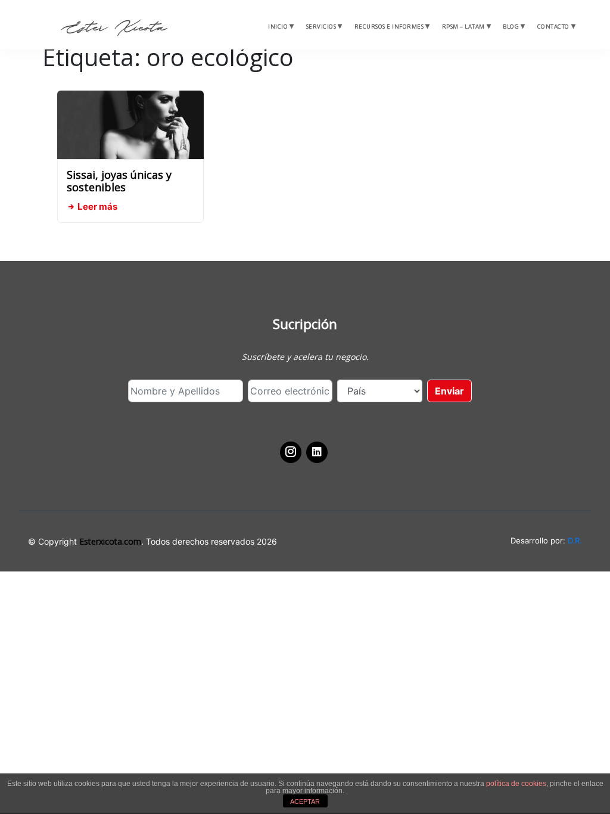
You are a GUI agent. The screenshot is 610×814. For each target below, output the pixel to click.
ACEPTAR (305, 801)
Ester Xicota (114, 28)
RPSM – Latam (463, 26)
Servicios (321, 26)
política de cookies (516, 783)
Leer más (96, 206)
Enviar (449, 391)
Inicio (278, 26)
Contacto (553, 26)
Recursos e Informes (389, 26)
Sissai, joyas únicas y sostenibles (119, 181)
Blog (511, 26)
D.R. (575, 540)
